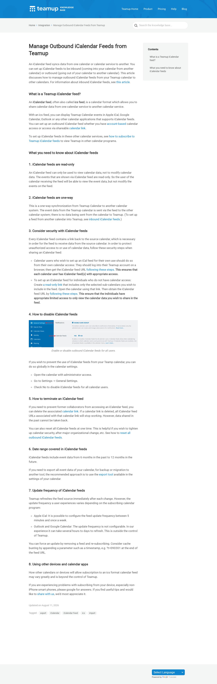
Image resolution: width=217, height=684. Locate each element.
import (92, 613)
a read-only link (52, 284)
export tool (106, 474)
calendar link (77, 128)
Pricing (162, 9)
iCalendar (54, 613)
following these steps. (100, 269)
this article (123, 82)
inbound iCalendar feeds (104, 219)
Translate (172, 677)
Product (148, 9)
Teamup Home (130, 9)
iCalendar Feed (71, 613)
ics (83, 613)
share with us (45, 594)
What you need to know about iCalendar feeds (165, 69)
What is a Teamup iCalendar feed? (164, 59)
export (43, 613)
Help (173, 9)
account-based (116, 123)
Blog (184, 9)
